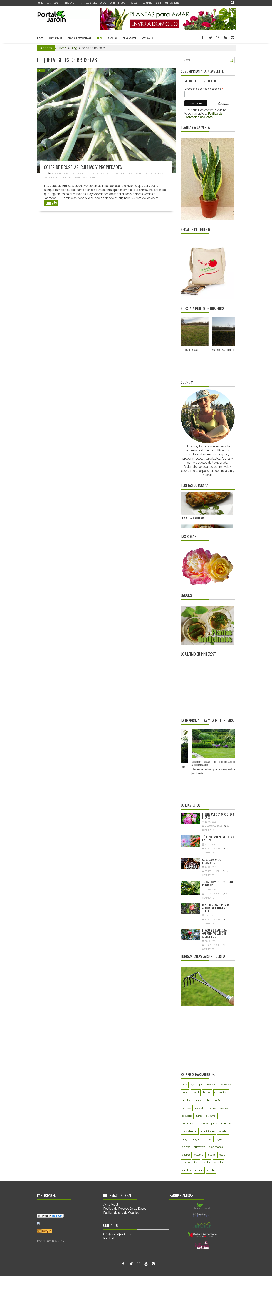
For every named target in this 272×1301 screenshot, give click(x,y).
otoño (70, 177)
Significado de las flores (167, 2)
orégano (196, 1139)
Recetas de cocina (194, 485)
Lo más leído (190, 805)
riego (196, 1162)
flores (199, 1115)
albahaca (211, 1084)
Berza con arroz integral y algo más (202, 511)
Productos (129, 37)
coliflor (218, 1100)
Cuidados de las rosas (48, 2)
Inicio (40, 37)
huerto (204, 1123)
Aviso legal (110, 1204)
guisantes (211, 1115)
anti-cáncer (64, 173)
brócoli (195, 1092)
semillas (218, 1162)
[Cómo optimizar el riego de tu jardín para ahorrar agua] (201, 743)
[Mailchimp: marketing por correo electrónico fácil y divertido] (223, 106)
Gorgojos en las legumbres (212, 861)
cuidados (200, 1108)
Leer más (51, 203)
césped (224, 1108)
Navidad (223, 1131)
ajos (200, 1084)
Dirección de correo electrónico (203, 88)
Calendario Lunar (118, 2)
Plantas (112, 37)
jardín (214, 1123)
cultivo (61, 177)
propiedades (216, 1147)
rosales (206, 1162)
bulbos (207, 1092)
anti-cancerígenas (84, 173)
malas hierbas (189, 1131)
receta (222, 1154)
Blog (100, 37)
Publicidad (110, 1238)
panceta (80, 177)
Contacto (147, 37)
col (151, 173)
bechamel (129, 173)
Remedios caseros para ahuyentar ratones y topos (215, 908)
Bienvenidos (55, 37)
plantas (186, 1147)
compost (187, 1108)
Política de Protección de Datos (124, 1208)
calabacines (221, 1092)
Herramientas (68, 2)
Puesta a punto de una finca (203, 308)
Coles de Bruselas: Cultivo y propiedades (83, 167)
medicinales (208, 1131)
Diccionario (146, 2)
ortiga (185, 1139)
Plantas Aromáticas (79, 37)
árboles (211, 1170)
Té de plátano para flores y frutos (218, 838)
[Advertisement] (204, 688)
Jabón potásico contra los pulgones (218, 883)
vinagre (90, 177)
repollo (186, 1162)
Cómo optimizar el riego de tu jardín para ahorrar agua (199, 763)
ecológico (187, 1115)
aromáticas (226, 1084)
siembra (186, 1170)
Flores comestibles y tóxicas (93, 2)
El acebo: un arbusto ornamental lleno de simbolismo (214, 933)
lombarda (226, 1123)
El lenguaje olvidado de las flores (218, 815)
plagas (218, 1139)
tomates (199, 1170)
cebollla (141, 173)
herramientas (189, 1123)
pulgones (199, 1154)
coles (207, 1100)
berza (185, 1092)
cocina (197, 1100)
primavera (199, 1147)
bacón (118, 173)
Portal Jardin (212, 848)
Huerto (41, 70)
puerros (186, 1154)
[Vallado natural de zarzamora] (188, 332)
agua (184, 1084)
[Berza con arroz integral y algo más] (207, 493)
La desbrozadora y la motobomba (207, 720)
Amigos (134, 2)
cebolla (186, 1100)
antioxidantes (104, 173)
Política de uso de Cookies (121, 1212)
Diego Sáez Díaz (213, 826)
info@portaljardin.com (118, 1234)
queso (211, 1154)
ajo (53, 173)
